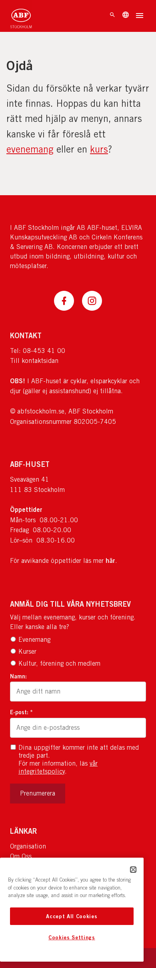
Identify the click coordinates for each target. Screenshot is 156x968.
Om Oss (21, 856)
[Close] (133, 869)
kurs (99, 149)
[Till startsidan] (21, 16)
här (110, 560)
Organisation (28, 846)
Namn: (18, 676)
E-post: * (21, 712)
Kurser (27, 651)
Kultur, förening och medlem (59, 663)
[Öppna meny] (139, 16)
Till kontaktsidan (34, 360)
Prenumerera (37, 793)
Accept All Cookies (71, 916)
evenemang (30, 149)
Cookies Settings (71, 937)
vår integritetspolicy (58, 767)
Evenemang (34, 639)
